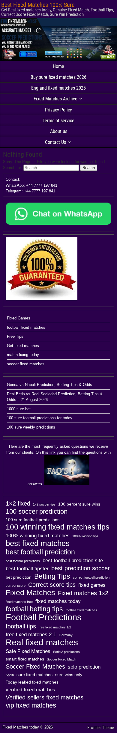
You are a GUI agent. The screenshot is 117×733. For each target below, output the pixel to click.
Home (58, 66)
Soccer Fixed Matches (35, 666)
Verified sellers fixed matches (44, 697)
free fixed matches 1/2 (55, 627)
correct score (16, 585)
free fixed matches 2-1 (31, 634)
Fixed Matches (30, 592)
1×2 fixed (18, 503)
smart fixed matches (25, 659)
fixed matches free (19, 602)
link (53, 452)
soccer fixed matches (25, 364)
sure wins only (68, 674)
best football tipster (27, 568)
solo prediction (84, 667)
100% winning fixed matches (38, 536)
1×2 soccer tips (44, 504)
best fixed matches (38, 543)
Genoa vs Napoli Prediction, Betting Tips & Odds (49, 384)
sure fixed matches (34, 674)
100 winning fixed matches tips (58, 527)
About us (58, 131)
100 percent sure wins (79, 504)
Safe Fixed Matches (28, 651)
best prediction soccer (80, 568)
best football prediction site (73, 560)
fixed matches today (58, 601)
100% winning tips (85, 536)
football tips (21, 626)
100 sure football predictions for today (39, 418)
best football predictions (23, 561)
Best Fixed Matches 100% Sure (37, 4)
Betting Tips (52, 576)
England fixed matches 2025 (58, 88)
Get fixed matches (23, 345)
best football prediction (40, 552)
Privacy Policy (58, 110)
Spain (10, 675)
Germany (66, 635)
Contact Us (55, 142)
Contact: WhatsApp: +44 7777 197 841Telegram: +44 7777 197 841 (31, 185)
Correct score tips (52, 584)
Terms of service (58, 120)
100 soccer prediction (37, 511)
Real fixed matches (42, 642)
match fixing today (23, 354)
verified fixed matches (30, 690)
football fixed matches (26, 327)
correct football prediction (91, 577)
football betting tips (34, 609)
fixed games (92, 585)
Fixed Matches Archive (55, 99)
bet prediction (19, 577)
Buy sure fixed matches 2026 (58, 77)
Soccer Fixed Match (61, 659)
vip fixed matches (31, 705)
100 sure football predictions (32, 519)
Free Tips (15, 336)
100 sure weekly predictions (31, 427)
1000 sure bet (19, 409)
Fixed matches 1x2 (83, 593)
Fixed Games (18, 318)
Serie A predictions (66, 652)
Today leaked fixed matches (32, 682)
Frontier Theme (100, 727)
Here (13, 446)
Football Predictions (44, 617)
